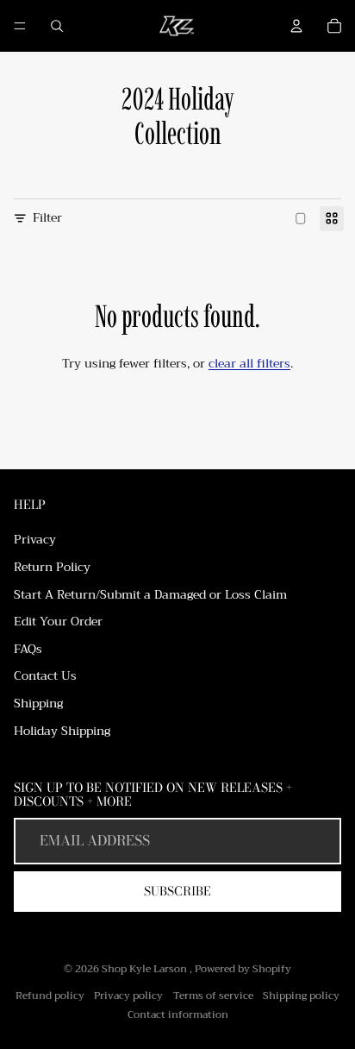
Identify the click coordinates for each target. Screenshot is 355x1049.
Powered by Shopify (243, 968)
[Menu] (20, 26)
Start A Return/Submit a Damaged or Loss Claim (150, 594)
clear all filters (249, 363)
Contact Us (45, 675)
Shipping (38, 703)
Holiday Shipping (62, 730)
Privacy (35, 539)
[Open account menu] (296, 26)
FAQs (28, 648)
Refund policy (50, 995)
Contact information (178, 1014)
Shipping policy (301, 995)
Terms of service (213, 995)
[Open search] (57, 26)
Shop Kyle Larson (146, 968)
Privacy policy (128, 995)
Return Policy (52, 566)
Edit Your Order (58, 621)
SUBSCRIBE (177, 891)
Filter (47, 218)
